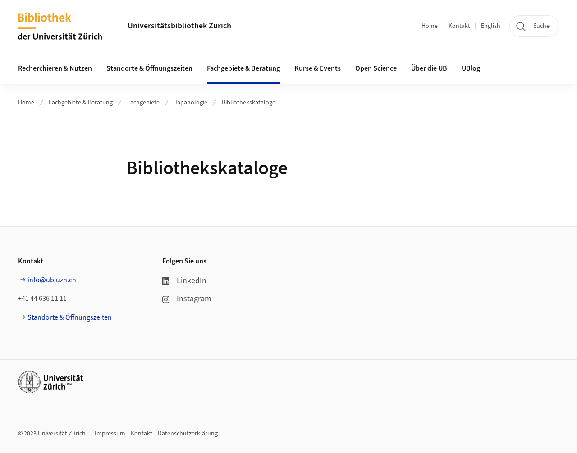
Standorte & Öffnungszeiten (69, 317)
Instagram (194, 298)
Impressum (110, 433)
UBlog (471, 68)
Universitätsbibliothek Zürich (179, 26)
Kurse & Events (317, 68)
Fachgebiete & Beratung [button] (243, 68)
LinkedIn (191, 280)
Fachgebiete (143, 102)
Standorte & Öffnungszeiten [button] (149, 68)
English (490, 26)
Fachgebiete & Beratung (81, 102)
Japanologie (190, 102)
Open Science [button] (376, 68)
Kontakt (459, 26)
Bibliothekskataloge (248, 102)
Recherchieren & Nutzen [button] (55, 68)
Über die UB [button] (429, 68)
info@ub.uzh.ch (51, 280)
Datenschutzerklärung (188, 433)
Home (429, 26)
